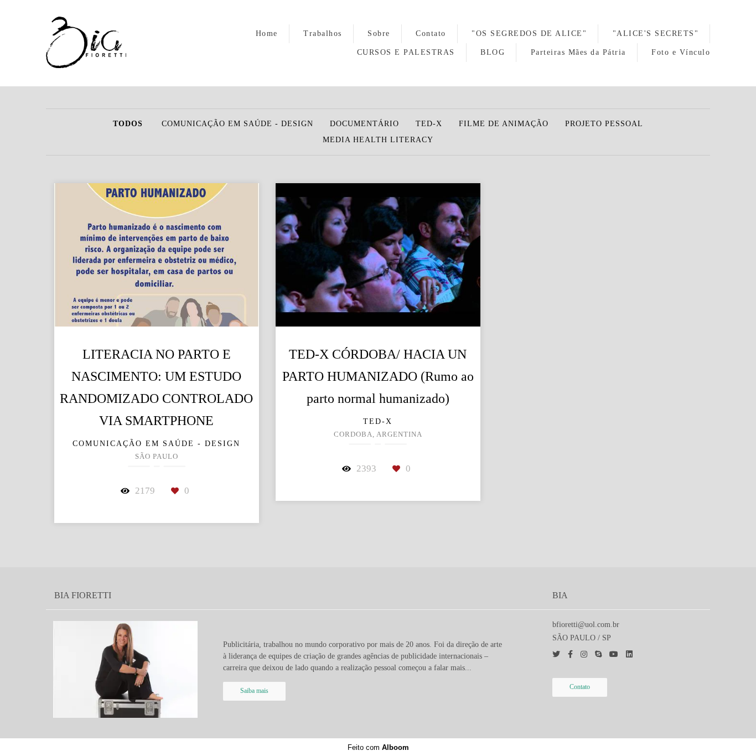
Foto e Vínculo (680, 52)
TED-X (429, 124)
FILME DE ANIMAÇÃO (503, 124)
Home (267, 33)
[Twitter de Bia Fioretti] (556, 654)
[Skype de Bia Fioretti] (598, 654)
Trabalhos (322, 33)
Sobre (378, 33)
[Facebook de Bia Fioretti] (570, 654)
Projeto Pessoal (604, 124)
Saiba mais (254, 691)
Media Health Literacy (378, 140)
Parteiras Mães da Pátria (578, 52)
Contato (431, 33)
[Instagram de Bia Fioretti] (584, 654)
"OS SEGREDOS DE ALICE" (529, 33)
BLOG (492, 52)
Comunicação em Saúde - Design (237, 124)
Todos (128, 124)
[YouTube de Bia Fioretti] (613, 654)
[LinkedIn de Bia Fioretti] (629, 654)
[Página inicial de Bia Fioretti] (100, 43)
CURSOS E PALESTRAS (406, 52)
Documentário (364, 124)
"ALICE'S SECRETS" (656, 33)
